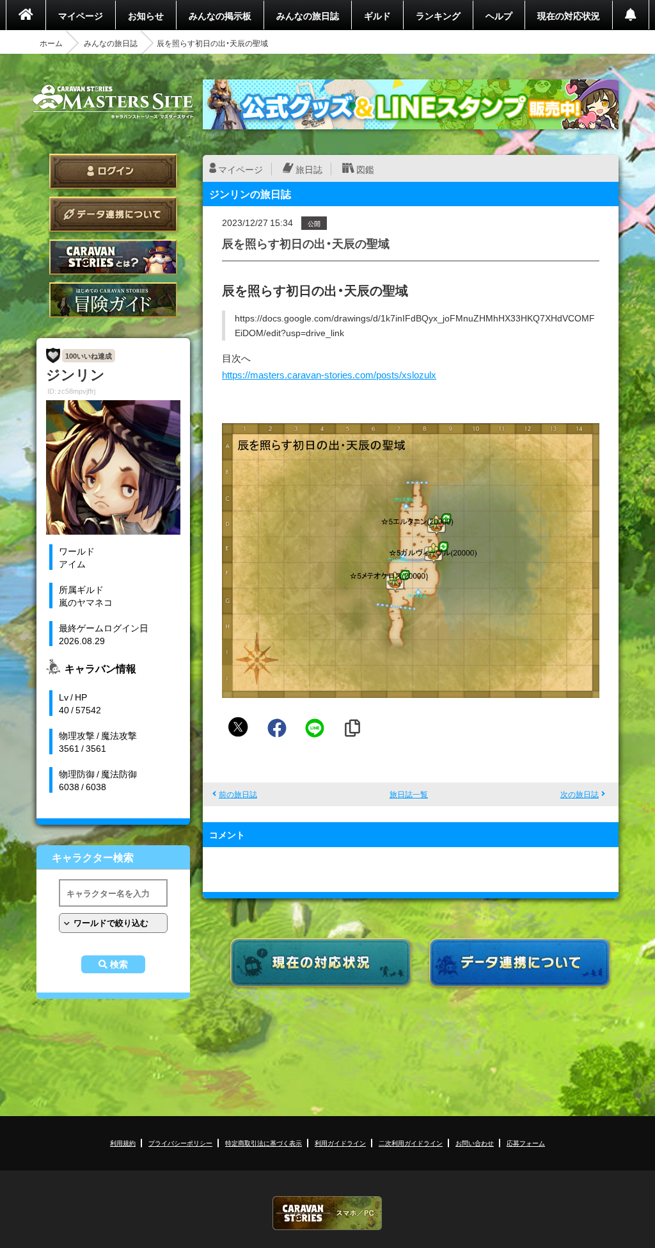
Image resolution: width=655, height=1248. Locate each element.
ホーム (51, 43)
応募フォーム (526, 1142)
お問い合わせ (474, 1142)
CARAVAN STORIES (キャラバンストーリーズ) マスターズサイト (113, 101)
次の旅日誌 (579, 794)
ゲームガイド (113, 300)
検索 (119, 964)
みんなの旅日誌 (307, 15)
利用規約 (123, 1142)
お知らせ (146, 15)
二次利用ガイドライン (411, 1142)
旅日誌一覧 (409, 794)
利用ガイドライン (340, 1142)
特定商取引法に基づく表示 (263, 1142)
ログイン (113, 171)
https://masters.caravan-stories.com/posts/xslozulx (329, 375)
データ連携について (113, 214)
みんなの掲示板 (220, 15)
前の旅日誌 (238, 794)
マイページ (80, 15)
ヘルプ (498, 15)
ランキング (438, 15)
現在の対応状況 (568, 15)
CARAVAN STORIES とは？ (113, 257)
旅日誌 (309, 169)
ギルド (377, 15)
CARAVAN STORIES (327, 1213)
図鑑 (365, 169)
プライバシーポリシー (180, 1142)
